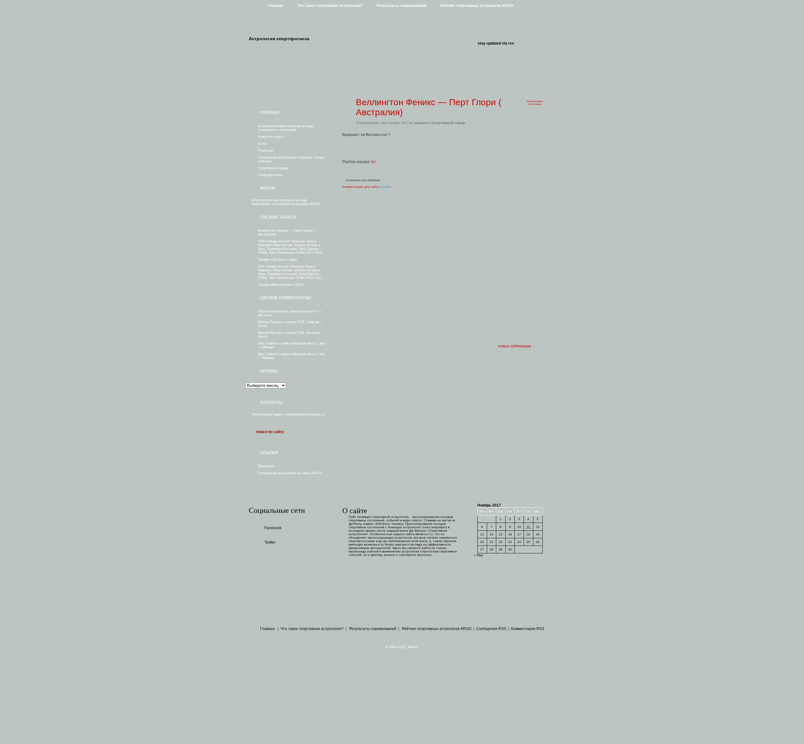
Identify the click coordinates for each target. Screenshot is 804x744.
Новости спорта (270, 136)
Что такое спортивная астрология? (329, 5)
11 (528, 526)
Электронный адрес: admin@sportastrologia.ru (288, 414)
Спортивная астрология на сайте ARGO (290, 473)
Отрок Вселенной (272, 311)
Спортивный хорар (273, 168)
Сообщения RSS (491, 629)
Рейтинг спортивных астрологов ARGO (476, 5)
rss (511, 43)
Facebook (272, 528)
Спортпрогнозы (270, 175)
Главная (275, 5)
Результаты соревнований (401, 5)
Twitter (269, 542)
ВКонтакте (266, 466)
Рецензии (265, 150)
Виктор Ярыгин (270, 322)
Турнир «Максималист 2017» (281, 284)
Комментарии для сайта (366, 186)
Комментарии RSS (527, 629)
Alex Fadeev (267, 343)
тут (373, 162)
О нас (262, 143)
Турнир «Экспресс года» (277, 259)
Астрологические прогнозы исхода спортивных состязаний (285, 128)
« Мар (478, 555)
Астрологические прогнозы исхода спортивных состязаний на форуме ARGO (286, 202)
